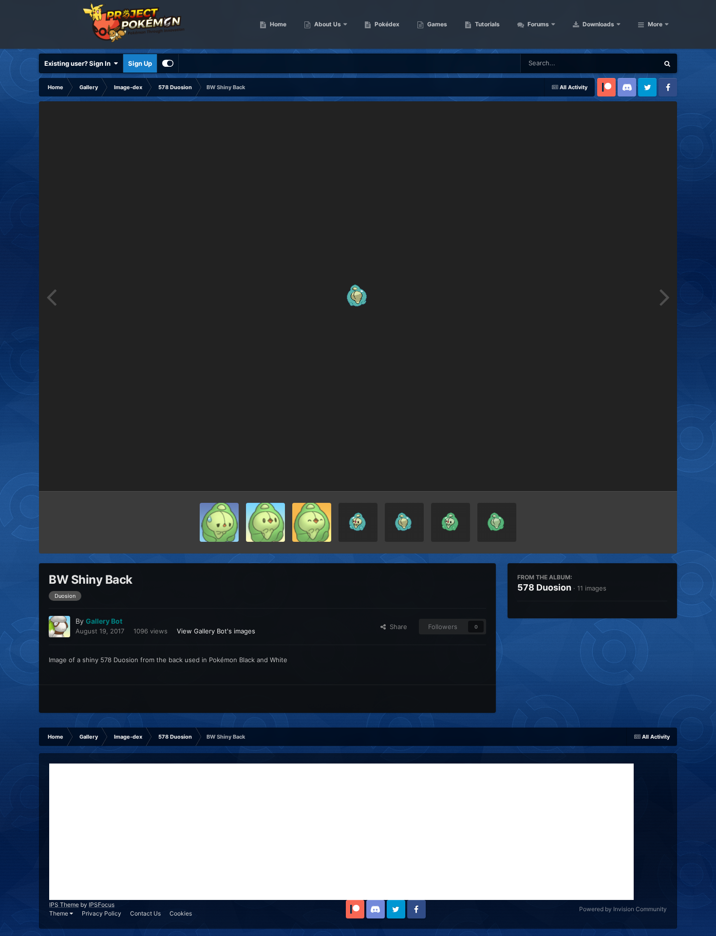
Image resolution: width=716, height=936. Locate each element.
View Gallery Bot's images (216, 631)
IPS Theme (64, 904)
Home (277, 24)
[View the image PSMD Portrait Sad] (219, 522)
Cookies (181, 913)
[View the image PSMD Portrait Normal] (265, 522)
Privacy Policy (101, 913)
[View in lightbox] (358, 296)
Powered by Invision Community (623, 909)
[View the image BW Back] (496, 522)
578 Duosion (544, 587)
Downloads (597, 24)
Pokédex (386, 24)
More (655, 24)
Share (396, 626)
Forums (537, 24)
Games (436, 24)
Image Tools (637, 474)
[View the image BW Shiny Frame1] (358, 522)
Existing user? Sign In (78, 63)
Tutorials (486, 24)
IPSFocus (101, 904)
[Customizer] (167, 63)
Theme (59, 913)
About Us (327, 24)
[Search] (667, 63)
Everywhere (628, 63)
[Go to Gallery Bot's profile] (59, 626)
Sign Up (140, 63)
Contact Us (145, 913)
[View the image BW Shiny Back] (404, 522)
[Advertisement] (341, 832)
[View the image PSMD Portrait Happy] (311, 522)
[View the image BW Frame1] (450, 522)
